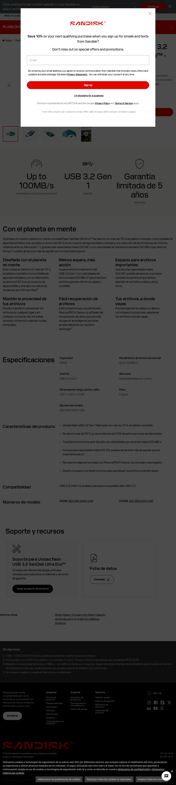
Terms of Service (124, 103)
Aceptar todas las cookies (152, 779)
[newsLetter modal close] (150, 13)
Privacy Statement (77, 74)
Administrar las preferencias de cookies (59, 779)
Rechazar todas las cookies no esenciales (109, 779)
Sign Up (88, 85)
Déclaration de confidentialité (134, 769)
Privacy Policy (102, 103)
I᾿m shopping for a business (88, 95)
